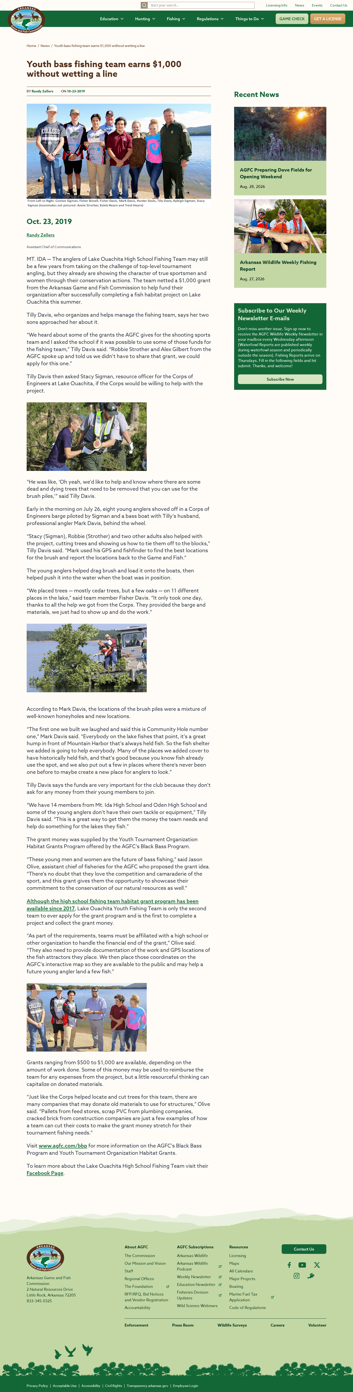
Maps (234, 1263)
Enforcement (136, 1325)
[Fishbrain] (310, 1275)
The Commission (140, 1256)
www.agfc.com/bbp (63, 1145)
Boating (236, 1286)
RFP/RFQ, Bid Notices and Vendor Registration (146, 1297)
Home (31, 45)
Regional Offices (139, 1279)
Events (317, 5)
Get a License (327, 18)
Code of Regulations (247, 1308)
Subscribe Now (280, 379)
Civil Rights (113, 1385)
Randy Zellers (42, 91)
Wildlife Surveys (232, 1325)
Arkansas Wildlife (192, 1256)
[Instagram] (297, 1276)
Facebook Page (45, 1173)
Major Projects (242, 1279)
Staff (129, 1271)
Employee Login (185, 1385)
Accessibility (90, 1385)
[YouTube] (302, 1265)
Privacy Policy (37, 1385)
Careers (278, 1325)
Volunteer (317, 1325)
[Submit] (144, 5)
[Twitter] (317, 1265)
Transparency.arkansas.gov (147, 1385)
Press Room (183, 1325)
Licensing (237, 1256)
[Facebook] (289, 1265)
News (299, 5)
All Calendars (241, 1271)
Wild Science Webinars (197, 1306)
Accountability (137, 1308)
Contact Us (338, 5)
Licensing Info (276, 5)
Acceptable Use (65, 1385)
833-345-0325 (39, 1301)
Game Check (292, 18)
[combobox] (198, 5)
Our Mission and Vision (145, 1263)
